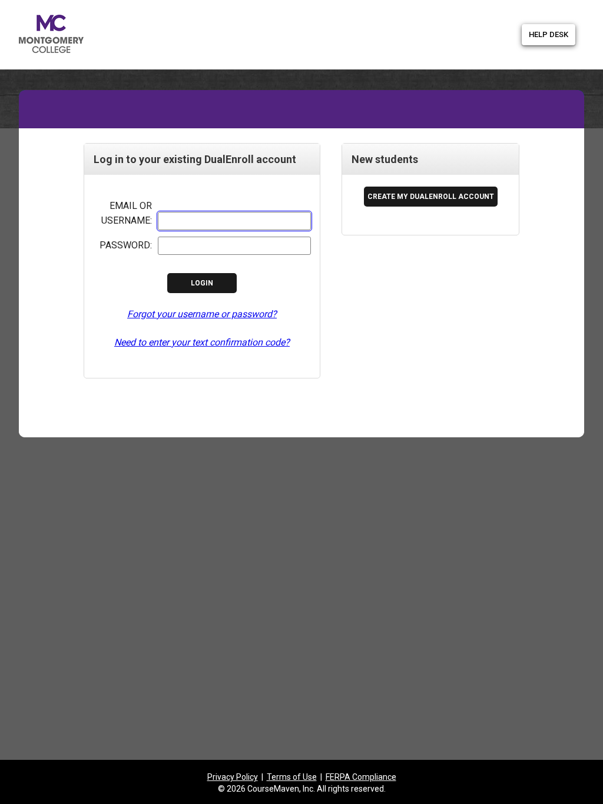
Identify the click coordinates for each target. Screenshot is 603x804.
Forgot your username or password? (202, 314)
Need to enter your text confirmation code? (202, 342)
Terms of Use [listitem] (292, 777)
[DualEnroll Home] (195, 13)
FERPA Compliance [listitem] (361, 777)
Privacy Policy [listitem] (232, 777)
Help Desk (548, 34)
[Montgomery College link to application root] (94, 31)
